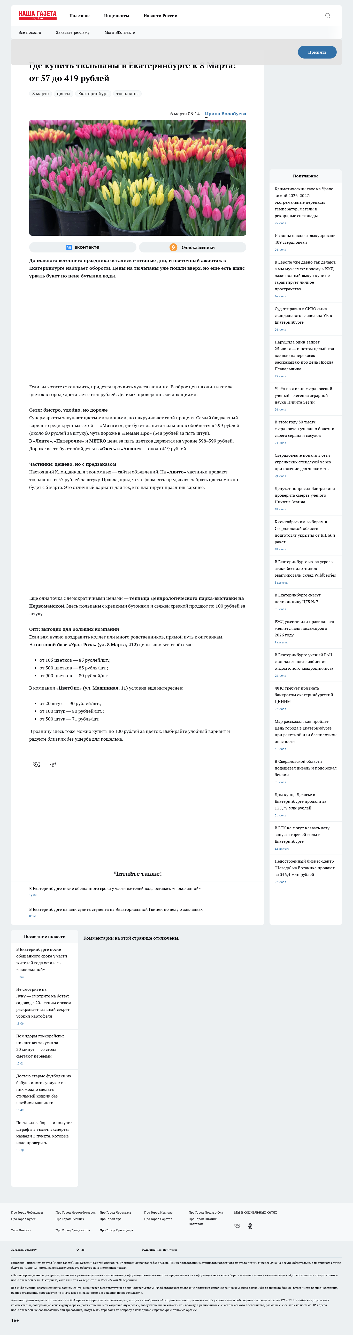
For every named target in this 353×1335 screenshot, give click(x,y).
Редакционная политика (159, 1249)
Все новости (30, 32)
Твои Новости (21, 1230)
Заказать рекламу (73, 32)
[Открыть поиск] (328, 15)
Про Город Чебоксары (27, 1212)
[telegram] (55, 764)
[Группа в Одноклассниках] (192, 247)
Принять (317, 52)
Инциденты (116, 15)
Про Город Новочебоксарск (75, 1212)
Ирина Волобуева (225, 114)
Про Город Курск (23, 1219)
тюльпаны (127, 93)
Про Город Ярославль (115, 1212)
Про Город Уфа (110, 1219)
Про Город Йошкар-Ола (206, 1212)
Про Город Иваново (158, 1212)
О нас (80, 1249)
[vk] (37, 764)
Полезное (80, 15)
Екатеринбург (93, 93)
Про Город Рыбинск (70, 1219)
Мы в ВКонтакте (120, 32)
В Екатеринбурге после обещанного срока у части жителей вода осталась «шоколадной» (115, 891)
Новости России (161, 15)
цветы (63, 93)
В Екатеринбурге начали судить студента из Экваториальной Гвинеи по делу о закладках (116, 912)
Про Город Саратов (158, 1219)
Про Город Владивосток (73, 1230)
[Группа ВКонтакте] (82, 247)
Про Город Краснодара (116, 1230)
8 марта (40, 93)
